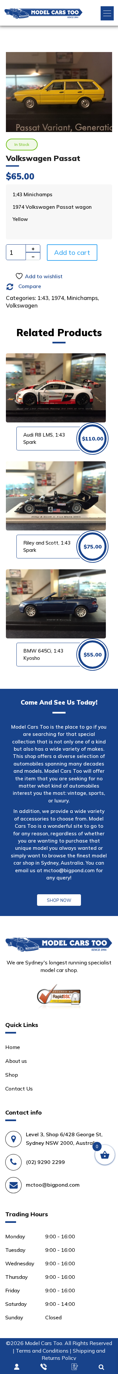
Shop (11, 1074)
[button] (107, 13)
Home (12, 1047)
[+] (33, 248)
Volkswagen (22, 305)
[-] (33, 256)
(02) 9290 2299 (45, 1162)
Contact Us (19, 1088)
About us (16, 1061)
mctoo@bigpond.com (69, 870)
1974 (57, 297)
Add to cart (72, 252)
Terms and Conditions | (44, 1350)
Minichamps (82, 297)
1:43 (43, 297)
